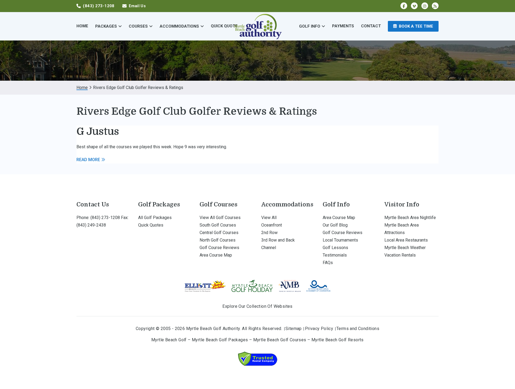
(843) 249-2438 (91, 225)
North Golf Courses (218, 240)
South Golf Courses (218, 225)
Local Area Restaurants (406, 240)
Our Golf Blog (335, 225)
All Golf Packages (155, 217)
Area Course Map (216, 255)
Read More (88, 159)
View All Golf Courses (220, 217)
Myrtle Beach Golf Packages (220, 339)
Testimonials (335, 255)
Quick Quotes (150, 225)
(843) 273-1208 (105, 217)
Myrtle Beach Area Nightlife (410, 217)
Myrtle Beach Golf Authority (257, 26)
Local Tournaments (340, 240)
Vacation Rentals (400, 255)
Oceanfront (271, 225)
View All (269, 217)
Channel (268, 247)
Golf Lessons (335, 247)
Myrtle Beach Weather (405, 247)
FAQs (328, 262)
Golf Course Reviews (219, 247)
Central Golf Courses (219, 232)
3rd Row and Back (278, 240)
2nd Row (269, 232)
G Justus (97, 131)
